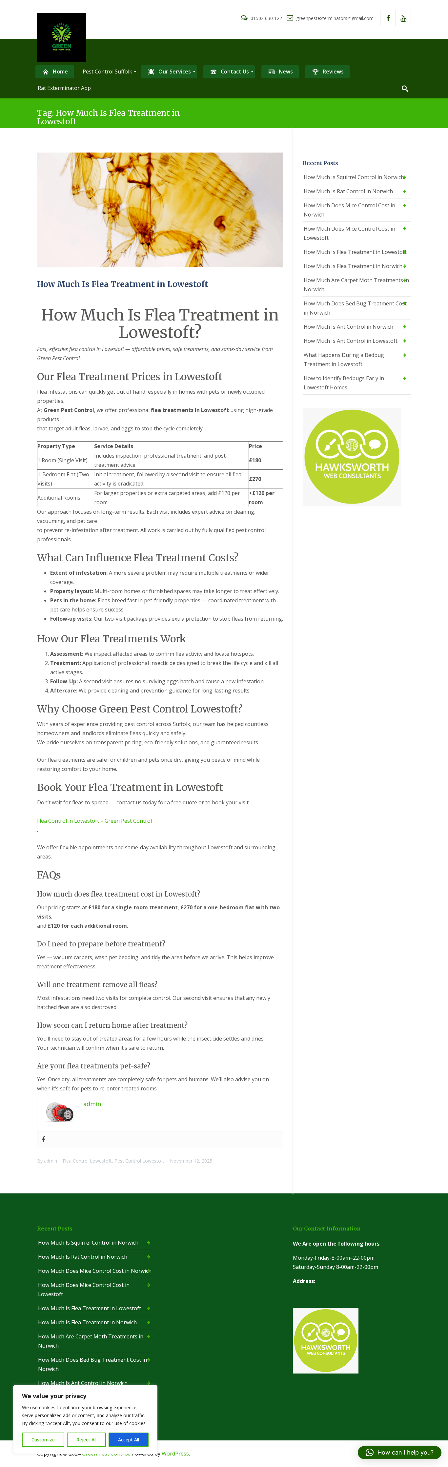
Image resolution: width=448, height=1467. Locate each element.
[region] (85, 1419)
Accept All (128, 1439)
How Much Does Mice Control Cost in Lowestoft (349, 233)
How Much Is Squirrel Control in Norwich (354, 177)
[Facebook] (44, 1139)
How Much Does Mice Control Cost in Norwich (349, 210)
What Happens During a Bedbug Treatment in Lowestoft (344, 359)
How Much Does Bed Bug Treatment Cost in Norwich (355, 308)
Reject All (86, 1439)
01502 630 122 (266, 18)
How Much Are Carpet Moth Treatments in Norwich (356, 285)
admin (50, 1161)
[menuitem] (54, 71)
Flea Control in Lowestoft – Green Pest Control (94, 820)
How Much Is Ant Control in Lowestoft (350, 340)
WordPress (175, 1453)
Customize (43, 1439)
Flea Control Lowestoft (87, 1161)
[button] (399, 1452)
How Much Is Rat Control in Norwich (348, 191)
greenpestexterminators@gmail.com (334, 18)
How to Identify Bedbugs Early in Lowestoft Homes (344, 383)
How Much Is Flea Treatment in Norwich (353, 266)
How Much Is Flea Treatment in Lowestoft (122, 284)
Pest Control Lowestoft (139, 1161)
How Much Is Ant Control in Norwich (348, 326)
